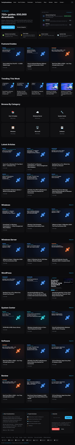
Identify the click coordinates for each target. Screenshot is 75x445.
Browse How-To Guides (8, 27)
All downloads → (69, 12)
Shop (45, 2)
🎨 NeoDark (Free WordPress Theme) (34, 419)
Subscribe (68, 417)
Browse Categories (21, 27)
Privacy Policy (8, 437)
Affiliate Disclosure (47, 437)
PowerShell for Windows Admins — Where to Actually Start (7, 92)
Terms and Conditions (38, 437)
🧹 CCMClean (30, 425)
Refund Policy (30, 437)
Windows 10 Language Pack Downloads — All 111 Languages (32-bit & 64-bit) (66, 93)
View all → (71, 204)
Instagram (17, 440)
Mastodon (42, 440)
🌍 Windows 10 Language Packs (33, 421)
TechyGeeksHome (6, 2)
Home (14, 2)
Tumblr (56, 440)
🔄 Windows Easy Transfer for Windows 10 (35, 416)
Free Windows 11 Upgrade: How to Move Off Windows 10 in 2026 (37, 92)
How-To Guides (21, 2)
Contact (61, 2)
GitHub (62, 429)
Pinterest (28, 440)
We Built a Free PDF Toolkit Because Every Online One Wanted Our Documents (22, 93)
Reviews (51, 2)
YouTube (10, 440)
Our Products (38, 2)
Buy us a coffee (56, 429)
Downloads (30, 2)
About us (5, 430)
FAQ (8, 430)
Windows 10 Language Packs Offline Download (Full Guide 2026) (51, 92)
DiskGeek (8, 425)
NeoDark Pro (26, 442)
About (55, 2)
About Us (3, 437)
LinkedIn (35, 440)
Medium (49, 440)
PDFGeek (14, 425)
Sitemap (20, 437)
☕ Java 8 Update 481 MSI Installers (34, 423)
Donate (16, 437)
